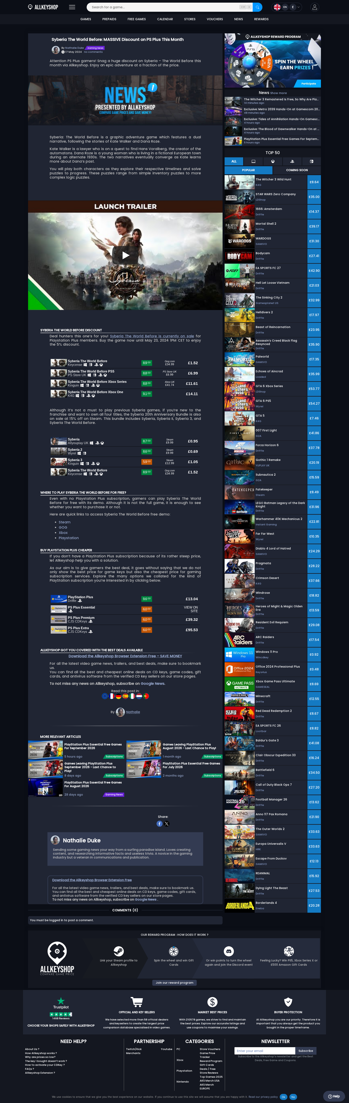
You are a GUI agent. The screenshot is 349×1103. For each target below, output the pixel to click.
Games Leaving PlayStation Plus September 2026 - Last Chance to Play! (90, 767)
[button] (314, 7)
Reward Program (211, 1061)
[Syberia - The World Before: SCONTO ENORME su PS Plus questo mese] (132, 694)
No (293, 1097)
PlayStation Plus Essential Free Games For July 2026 (191, 765)
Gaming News (95, 48)
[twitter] (166, 823)
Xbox (63, 532)
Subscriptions (114, 756)
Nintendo (183, 1082)
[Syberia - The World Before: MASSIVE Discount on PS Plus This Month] (105, 694)
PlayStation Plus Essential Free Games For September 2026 (93, 746)
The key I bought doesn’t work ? (46, 1061)
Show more (278, 93)
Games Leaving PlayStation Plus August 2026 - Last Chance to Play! (189, 746)
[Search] (257, 7)
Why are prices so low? (40, 1057)
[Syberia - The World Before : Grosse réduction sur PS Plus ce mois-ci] (112, 694)
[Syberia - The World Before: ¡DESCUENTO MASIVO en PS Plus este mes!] (125, 694)
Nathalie (133, 712)
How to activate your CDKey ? (45, 1065)
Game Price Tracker (207, 1055)
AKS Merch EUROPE (207, 1087)
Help (336, 1096)
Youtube (166, 1049)
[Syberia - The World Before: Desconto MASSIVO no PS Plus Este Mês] (146, 694)
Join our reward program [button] (174, 983)
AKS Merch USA (210, 1081)
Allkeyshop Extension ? (40, 1073)
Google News (152, 683)
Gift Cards (207, 1065)
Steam (64, 522)
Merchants (133, 1053)
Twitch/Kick (134, 1049)
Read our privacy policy (263, 1096)
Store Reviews (209, 1073)
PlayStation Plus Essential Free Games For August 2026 (93, 784)
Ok (283, 1097)
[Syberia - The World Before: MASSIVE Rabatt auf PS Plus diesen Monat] (119, 694)
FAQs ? (29, 1069)
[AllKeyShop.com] (43, 7)
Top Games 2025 (211, 1077)
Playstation (69, 538)
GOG (63, 527)
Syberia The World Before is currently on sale (152, 336)
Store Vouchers (210, 1049)
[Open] (72, 7)
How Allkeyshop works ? (41, 1053)
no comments (93, 52)
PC (178, 1049)
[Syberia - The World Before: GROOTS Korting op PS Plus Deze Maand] (139, 694)
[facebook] (159, 823)
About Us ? (32, 1049)
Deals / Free (207, 1069)
